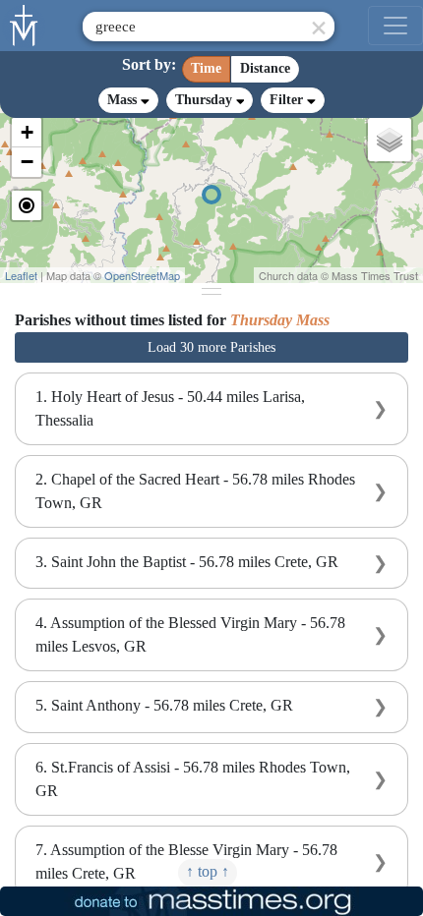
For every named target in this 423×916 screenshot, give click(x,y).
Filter (288, 99)
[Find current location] (26, 205)
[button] (26, 132)
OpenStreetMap (142, 275)
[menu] (395, 25)
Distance (265, 68)
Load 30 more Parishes (211, 347)
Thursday (205, 99)
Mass (124, 99)
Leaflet (21, 275)
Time (206, 68)
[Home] (24, 23)
